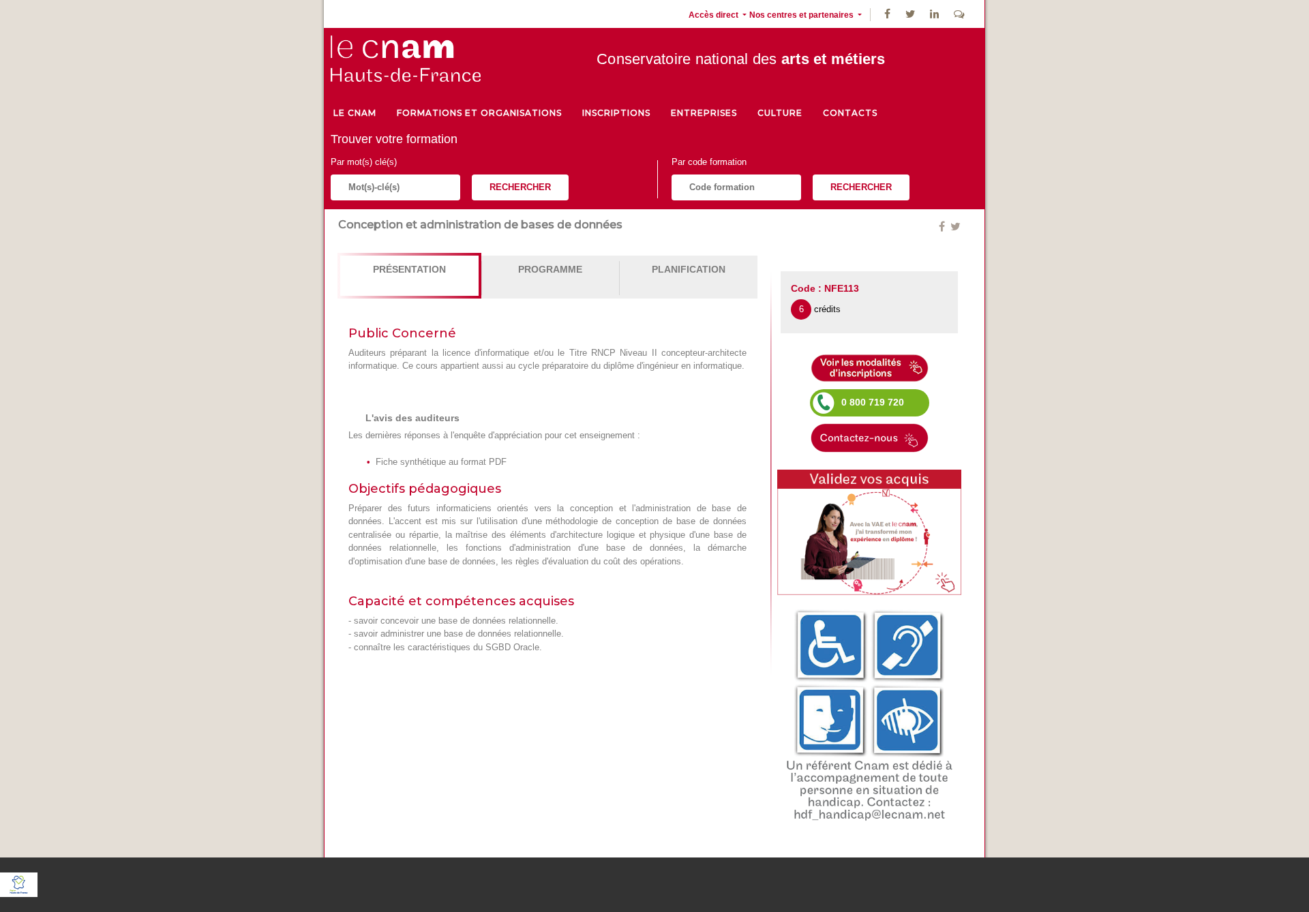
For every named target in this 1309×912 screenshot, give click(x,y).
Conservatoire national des (741, 58)
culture (779, 113)
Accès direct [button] (714, 15)
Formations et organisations (479, 113)
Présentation (409, 269)
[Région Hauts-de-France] (18, 884)
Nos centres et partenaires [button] (802, 15)
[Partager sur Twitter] (955, 226)
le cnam (354, 113)
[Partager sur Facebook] (943, 226)
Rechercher (520, 187)
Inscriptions (616, 113)
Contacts (850, 113)
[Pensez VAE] (869, 531)
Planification (688, 269)
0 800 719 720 (872, 402)
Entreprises (704, 113)
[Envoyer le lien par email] (949, 226)
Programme (550, 269)
